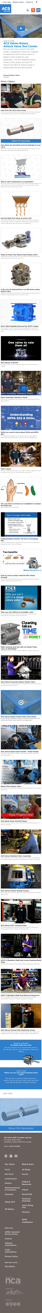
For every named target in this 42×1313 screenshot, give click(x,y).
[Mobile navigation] (38, 10)
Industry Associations (10, 1244)
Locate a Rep (6, 2)
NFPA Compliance (27, 1221)
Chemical (9, 1194)
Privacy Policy (11, 1256)
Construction (11, 1179)
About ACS (10, 1202)
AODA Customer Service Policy (12, 1233)
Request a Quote (18, 2)
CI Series (6, 77)
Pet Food (9, 1174)
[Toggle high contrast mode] (36, 2)
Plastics (8, 1183)
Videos (25, 1190)
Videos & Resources (26, 1183)
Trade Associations (10, 1251)
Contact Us (29, 2)
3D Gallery (9, 1209)
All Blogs (26, 1169)
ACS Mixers (10, 1266)
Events (25, 1174)
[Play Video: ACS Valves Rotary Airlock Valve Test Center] (21, 28)
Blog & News (27, 1164)
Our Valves (10, 1164)
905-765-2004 (15, 1146)
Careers (8, 1239)
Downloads (27, 1194)
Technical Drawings (26, 1200)
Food (7, 1169)
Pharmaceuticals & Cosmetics (12, 1189)
